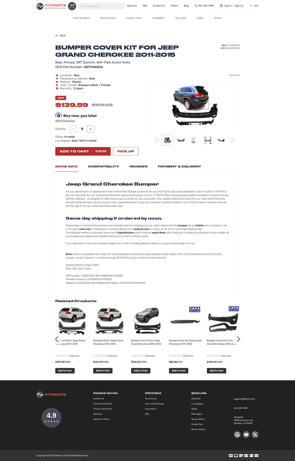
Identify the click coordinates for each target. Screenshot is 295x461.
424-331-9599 (206, 5)
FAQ (145, 5)
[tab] (66, 167)
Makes (174, 5)
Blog (186, 5)
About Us (132, 5)
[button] (157, 140)
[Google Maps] (237, 434)
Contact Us (159, 5)
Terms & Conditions (102, 404)
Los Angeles (197, 404)
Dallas (194, 409)
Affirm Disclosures (65, 120)
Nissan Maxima (198, 429)
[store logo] (51, 6)
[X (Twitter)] (255, 434)
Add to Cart (65, 370)
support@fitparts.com (244, 399)
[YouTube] (246, 434)
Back (63, 35)
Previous (57, 339)
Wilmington (196, 414)
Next (238, 339)
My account (151, 398)
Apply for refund (101, 419)
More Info (66, 166)
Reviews (138, 166)
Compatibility (103, 166)
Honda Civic (197, 424)
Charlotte (196, 398)
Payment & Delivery (179, 166)
